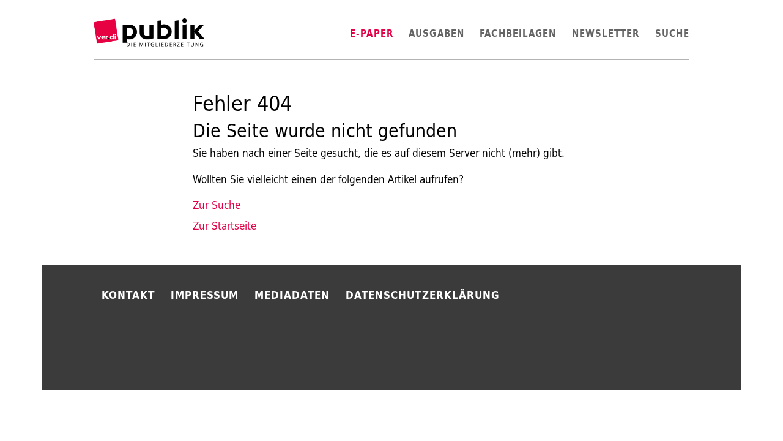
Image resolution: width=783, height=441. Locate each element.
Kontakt (128, 295)
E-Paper (371, 33)
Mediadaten (292, 295)
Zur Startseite (224, 226)
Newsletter (606, 33)
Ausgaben (436, 33)
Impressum (205, 295)
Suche (672, 33)
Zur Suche (216, 205)
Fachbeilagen (518, 33)
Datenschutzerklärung (423, 295)
